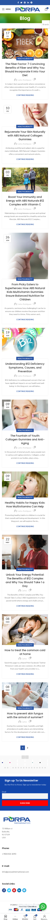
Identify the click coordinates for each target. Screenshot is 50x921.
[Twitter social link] (21, 2)
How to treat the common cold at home (25, 652)
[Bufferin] (2, 762)
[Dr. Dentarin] (32, 762)
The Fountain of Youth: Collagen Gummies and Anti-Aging (25, 439)
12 (34, 767)
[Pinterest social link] (25, 2)
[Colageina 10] (17, 762)
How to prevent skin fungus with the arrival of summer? (25, 715)
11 (31, 767)
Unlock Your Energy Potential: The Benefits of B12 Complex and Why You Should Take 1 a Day (25, 580)
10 (29, 767)
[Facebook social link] (18, 2)
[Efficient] (47, 762)
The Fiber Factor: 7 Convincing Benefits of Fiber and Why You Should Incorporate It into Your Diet (25, 69)
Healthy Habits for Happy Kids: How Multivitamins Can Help (25, 504)
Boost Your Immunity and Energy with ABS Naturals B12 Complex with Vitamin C (25, 200)
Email (4, 792)
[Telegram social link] (31, 2)
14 (39, 767)
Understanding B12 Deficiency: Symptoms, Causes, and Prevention (25, 367)
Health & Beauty (25, 59)
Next (27, 757)
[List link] (25, 854)
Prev (23, 757)
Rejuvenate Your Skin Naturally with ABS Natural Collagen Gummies (25, 135)
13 (37, 767)
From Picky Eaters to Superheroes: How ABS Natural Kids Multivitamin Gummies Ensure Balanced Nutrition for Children (25, 292)
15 (42, 767)
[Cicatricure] (9, 762)
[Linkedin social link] (28, 2)
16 (45, 767)
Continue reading (25, 95)
